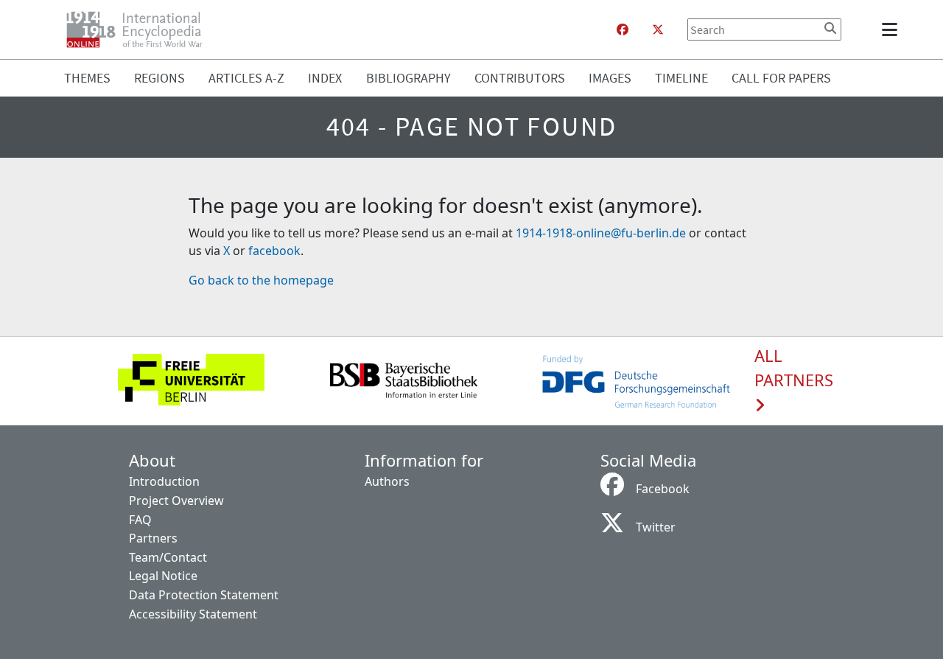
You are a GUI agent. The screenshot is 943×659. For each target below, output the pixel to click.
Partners (153, 538)
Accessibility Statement (193, 614)
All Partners (793, 368)
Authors (387, 481)
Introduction (164, 481)
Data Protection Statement (203, 595)
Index (325, 77)
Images (610, 77)
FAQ (140, 520)
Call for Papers (781, 77)
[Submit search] (830, 28)
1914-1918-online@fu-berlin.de (601, 233)
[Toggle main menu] (892, 29)
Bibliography (408, 77)
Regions (159, 77)
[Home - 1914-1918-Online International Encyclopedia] (140, 29)
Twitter (656, 527)
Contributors (519, 77)
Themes (87, 77)
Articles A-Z (246, 77)
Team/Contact (168, 557)
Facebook (663, 489)
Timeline (681, 77)
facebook (274, 251)
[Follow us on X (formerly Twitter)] (658, 29)
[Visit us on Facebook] (622, 29)
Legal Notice (163, 576)
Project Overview (176, 500)
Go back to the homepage (261, 280)
